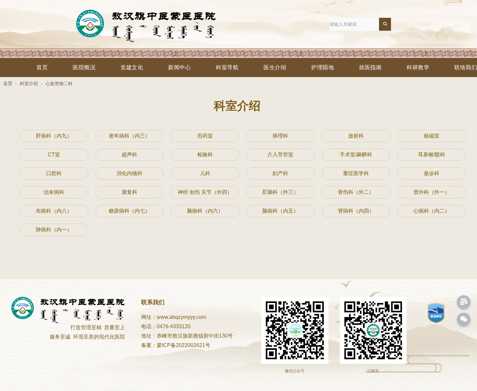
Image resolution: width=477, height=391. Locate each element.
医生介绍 (274, 67)
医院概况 (84, 67)
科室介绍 (29, 83)
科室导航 (227, 67)
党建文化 (131, 67)
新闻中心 (179, 67)
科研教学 (418, 67)
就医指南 (370, 67)
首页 (42, 67)
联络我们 (465, 67)
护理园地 (322, 67)
